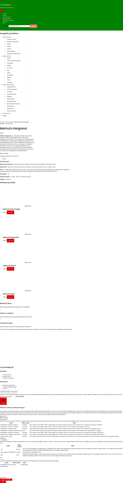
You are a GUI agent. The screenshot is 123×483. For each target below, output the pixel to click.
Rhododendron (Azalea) (13, 103)
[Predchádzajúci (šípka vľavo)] (1, 482)
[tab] (39, 159)
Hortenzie (9, 91)
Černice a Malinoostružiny (13, 60)
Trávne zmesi (6, 113)
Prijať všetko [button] (20, 396)
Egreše (9, 65)
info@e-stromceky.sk (8, 334)
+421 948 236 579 (6, 332)
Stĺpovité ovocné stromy (13, 53)
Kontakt (5, 22)
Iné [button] (1, 457)
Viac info (10, 212)
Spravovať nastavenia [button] (6, 396)
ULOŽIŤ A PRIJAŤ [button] (4, 466)
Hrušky (8, 44)
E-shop (5, 15)
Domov (5, 13)
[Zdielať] (4, 480)
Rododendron (10, 106)
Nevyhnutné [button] (3, 416)
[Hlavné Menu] (1, 11)
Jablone (9, 46)
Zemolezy (9, 82)
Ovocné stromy (7, 17)
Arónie (8, 58)
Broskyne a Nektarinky (12, 41)
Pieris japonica (11, 99)
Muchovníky (10, 75)
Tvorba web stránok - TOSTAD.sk (8, 393)
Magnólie (9, 96)
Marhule (9, 49)
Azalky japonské (11, 87)
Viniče (8, 80)
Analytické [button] (2, 438)
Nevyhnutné (5, 417)
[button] (51, 24)
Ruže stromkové (11, 111)
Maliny (8, 72)
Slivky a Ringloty (11, 51)
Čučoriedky (10, 63)
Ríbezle (9, 77)
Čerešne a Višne (11, 39)
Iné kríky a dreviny (11, 94)
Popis (4, 159)
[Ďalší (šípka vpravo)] (4, 482)
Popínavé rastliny (11, 101)
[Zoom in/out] (10, 480)
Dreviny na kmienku (12, 89)
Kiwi (8, 70)
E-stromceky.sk (5, 5)
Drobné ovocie (7, 18)
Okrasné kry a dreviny (8, 20)
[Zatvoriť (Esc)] (1, 480)
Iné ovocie (9, 68)
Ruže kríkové (10, 108)
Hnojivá (5, 115)
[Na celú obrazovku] (7, 480)
